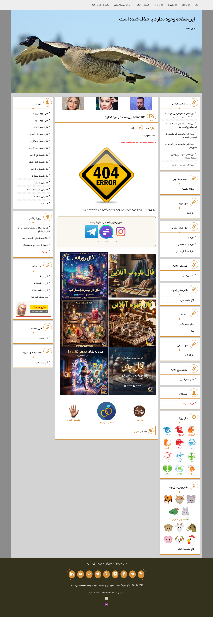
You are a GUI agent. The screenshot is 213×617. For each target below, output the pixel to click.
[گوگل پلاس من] (89, 574)
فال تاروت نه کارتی (39, 168)
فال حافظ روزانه (41, 283)
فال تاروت (172, 4)
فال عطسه (43, 337)
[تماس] (106, 574)
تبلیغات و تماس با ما (100, 4)
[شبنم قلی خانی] (73, 104)
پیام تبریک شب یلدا (39, 297)
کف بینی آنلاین (188, 275)
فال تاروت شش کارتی (38, 161)
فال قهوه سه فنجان (185, 244)
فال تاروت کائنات (40, 127)
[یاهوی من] (141, 574)
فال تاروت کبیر (41, 120)
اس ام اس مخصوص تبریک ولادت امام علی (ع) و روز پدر (181, 125)
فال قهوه (190, 237)
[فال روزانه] (84, 276)
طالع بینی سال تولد (186, 548)
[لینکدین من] (72, 574)
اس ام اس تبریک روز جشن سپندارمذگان (184, 156)
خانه (197, 4)
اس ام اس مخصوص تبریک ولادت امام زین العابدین (181, 135)
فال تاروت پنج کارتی (39, 155)
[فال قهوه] (132, 324)
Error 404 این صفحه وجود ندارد (125, 116)
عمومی (136, 431)
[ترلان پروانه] (107, 104)
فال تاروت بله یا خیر (39, 196)
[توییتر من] (98, 574)
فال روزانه (158, 4)
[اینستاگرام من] (115, 574)
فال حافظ (186, 4)
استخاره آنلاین (142, 4)
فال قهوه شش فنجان (185, 251)
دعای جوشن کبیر (186, 323)
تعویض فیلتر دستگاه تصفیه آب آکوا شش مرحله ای (33, 229)
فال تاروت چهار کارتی (38, 148)
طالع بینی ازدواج (187, 299)
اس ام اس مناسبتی (122, 4)
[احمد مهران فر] (141, 104)
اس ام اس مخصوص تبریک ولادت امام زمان (181, 146)
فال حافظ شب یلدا (40, 290)
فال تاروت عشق (41, 182)
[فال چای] (132, 372)
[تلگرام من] (132, 574)
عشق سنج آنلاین (187, 379)
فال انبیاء (190, 213)
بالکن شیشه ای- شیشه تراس (35, 238)
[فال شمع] (84, 324)
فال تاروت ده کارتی (39, 175)
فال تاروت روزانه (40, 113)
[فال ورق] (84, 372)
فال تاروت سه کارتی (39, 141)
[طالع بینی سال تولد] (180, 520)
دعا (192, 330)
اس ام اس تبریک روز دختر (182, 164)
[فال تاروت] (132, 276)
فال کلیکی (189, 355)
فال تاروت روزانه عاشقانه (36, 189)
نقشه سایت (93, 592)
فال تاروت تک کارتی (39, 134)
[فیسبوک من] (123, 574)
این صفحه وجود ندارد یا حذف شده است (157, 19)
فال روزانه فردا (41, 362)
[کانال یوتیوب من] (80, 574)
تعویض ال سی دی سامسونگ (35, 244)
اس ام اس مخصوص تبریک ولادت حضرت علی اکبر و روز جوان (181, 115)
